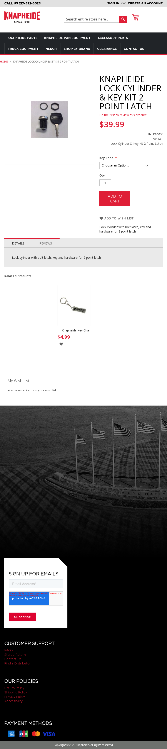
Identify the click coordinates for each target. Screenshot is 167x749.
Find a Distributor (17, 663)
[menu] (83, 43)
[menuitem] (22, 37)
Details (18, 243)
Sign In (113, 3)
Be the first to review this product (123, 115)
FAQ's (8, 650)
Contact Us (12, 659)
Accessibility (13, 701)
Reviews (45, 243)
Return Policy (14, 688)
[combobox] (93, 19)
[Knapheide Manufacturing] (22, 19)
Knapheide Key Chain (76, 330)
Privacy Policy (14, 696)
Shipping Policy (15, 692)
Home (4, 61)
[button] (61, 344)
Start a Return (15, 654)
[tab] (18, 242)
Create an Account (145, 3)
